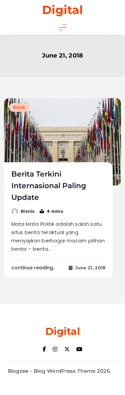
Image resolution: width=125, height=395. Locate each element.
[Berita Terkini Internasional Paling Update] (62, 142)
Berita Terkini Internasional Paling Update (48, 186)
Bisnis (19, 107)
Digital (62, 10)
